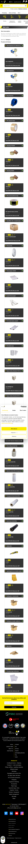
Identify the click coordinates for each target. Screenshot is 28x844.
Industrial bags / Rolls (14, 788)
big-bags (14, 796)
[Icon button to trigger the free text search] (25, 5)
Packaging (4, 12)
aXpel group (10, 750)
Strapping (14, 779)
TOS (16, 746)
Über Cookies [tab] (23, 410)
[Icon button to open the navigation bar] (1, 5)
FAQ (16, 755)
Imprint (16, 750)
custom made (9, 746)
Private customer (14, 8)
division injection (12, 825)
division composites (12, 823)
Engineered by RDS (14, 842)
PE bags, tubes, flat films (14, 775)
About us (11, 748)
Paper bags (14, 786)
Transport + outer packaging (14, 765)
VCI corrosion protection (14, 777)
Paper (14, 798)
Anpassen (13, 432)
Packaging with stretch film (14, 773)
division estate (11, 827)
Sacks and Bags (12, 12)
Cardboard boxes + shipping (14, 763)
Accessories (14, 783)
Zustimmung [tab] (5, 410)
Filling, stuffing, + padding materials (14, 767)
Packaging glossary (20, 752)
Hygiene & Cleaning (14, 781)
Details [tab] (14, 410)
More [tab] (19, 12)
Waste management (14, 794)
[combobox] (14, 6)
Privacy (17, 748)
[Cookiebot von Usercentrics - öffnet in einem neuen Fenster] (21, 407)
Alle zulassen (14, 428)
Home (11, 744)
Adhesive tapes (14, 769)
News (16, 757)
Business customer (22, 8)
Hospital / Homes (14, 790)
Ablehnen (14, 436)
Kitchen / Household (14, 792)
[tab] (4, 12)
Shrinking (14, 771)
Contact (17, 744)
